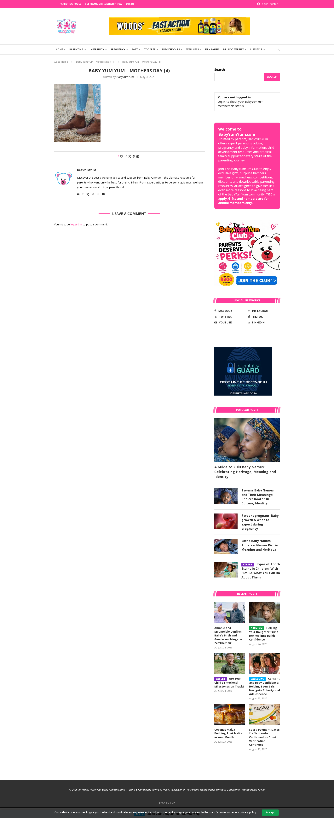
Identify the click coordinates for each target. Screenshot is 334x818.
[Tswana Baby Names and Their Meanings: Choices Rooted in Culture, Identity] (226, 496)
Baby (135, 49)
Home (59, 49)
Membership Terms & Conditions (220, 789)
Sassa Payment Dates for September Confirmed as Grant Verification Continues (264, 737)
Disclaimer (178, 789)
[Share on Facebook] (126, 156)
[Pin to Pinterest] (134, 156)
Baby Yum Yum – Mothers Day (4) (95, 61)
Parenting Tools (70, 3)
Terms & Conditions (139, 789)
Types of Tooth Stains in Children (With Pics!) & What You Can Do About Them (260, 570)
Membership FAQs (253, 789)
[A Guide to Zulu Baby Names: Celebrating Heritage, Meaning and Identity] (247, 440)
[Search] (278, 49)
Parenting (76, 49)
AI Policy (192, 789)
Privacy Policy (161, 789)
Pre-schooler (171, 49)
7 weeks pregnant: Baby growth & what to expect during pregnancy (260, 522)
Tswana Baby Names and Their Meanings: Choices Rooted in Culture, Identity (257, 496)
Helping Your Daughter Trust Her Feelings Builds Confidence (263, 633)
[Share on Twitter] (129, 156)
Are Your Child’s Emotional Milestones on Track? (229, 682)
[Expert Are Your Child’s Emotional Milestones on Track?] (229, 663)
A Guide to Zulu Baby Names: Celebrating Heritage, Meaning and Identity (245, 472)
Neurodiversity (233, 49)
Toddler (149, 49)
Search (219, 69)
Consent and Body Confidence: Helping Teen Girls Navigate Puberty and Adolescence (264, 686)
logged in (76, 224)
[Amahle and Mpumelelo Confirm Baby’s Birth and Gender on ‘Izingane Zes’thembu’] (229, 612)
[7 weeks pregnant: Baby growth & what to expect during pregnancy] (226, 521)
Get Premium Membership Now (103, 3)
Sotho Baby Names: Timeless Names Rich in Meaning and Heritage (259, 545)
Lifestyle (256, 49)
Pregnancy (118, 49)
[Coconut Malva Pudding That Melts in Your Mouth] (229, 714)
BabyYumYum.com (113, 789)
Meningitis (212, 49)
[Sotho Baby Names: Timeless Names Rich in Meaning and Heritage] (226, 546)
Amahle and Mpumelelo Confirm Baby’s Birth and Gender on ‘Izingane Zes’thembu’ (228, 635)
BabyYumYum (125, 77)
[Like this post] (121, 156)
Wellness (192, 49)
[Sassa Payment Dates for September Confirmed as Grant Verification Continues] (264, 714)
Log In (130, 3)
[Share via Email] (137, 156)
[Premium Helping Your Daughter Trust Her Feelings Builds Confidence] (264, 612)
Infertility (97, 49)
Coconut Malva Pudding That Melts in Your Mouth (228, 733)
